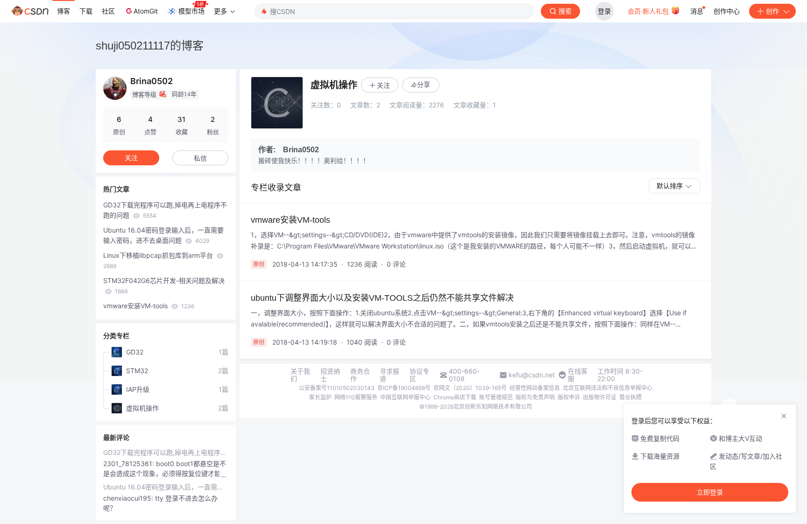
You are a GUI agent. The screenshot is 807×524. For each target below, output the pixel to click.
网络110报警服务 (355, 397)
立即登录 (710, 492)
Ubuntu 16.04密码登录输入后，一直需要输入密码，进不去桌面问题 (163, 235)
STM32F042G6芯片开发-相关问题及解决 (164, 285)
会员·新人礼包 (649, 11)
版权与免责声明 (535, 397)
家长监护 (320, 397)
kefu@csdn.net (532, 375)
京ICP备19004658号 (404, 387)
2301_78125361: (129, 463)
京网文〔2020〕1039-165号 (470, 387)
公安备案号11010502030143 (337, 387)
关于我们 (300, 375)
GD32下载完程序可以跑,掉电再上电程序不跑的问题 (165, 210)
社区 (108, 11)
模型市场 (191, 11)
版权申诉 (569, 397)
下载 (85, 11)
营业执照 (630, 397)
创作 (772, 11)
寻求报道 (389, 375)
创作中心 (727, 11)
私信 (200, 158)
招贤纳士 (330, 375)
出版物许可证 (599, 397)
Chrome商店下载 (454, 397)
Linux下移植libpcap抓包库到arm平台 (159, 260)
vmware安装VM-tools (148, 306)
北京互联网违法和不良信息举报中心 (607, 387)
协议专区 (419, 375)
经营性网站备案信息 (535, 387)
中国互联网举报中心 (405, 397)
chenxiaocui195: (129, 498)
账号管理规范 (496, 397)
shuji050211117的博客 (150, 45)
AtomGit (146, 11)
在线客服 (578, 375)
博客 (63, 11)
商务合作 (360, 375)
